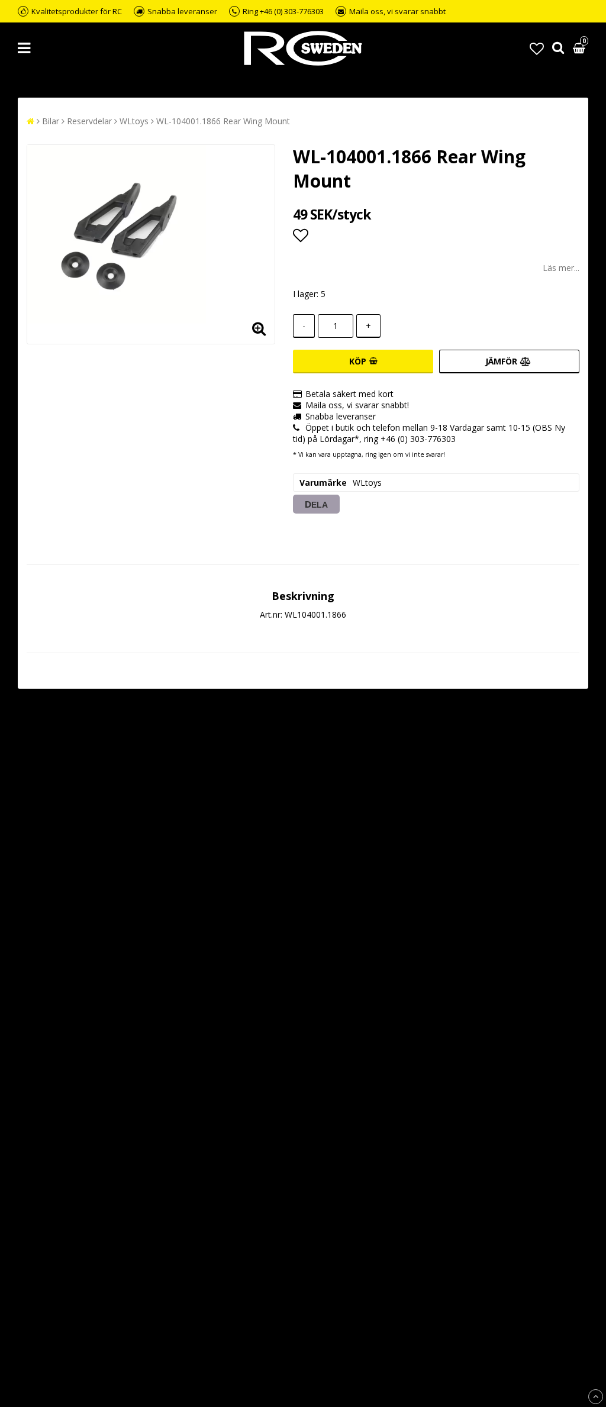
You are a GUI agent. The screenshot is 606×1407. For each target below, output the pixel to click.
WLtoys (134, 121)
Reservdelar (89, 121)
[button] (537, 48)
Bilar (50, 121)
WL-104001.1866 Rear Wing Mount (223, 121)
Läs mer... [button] (561, 267)
